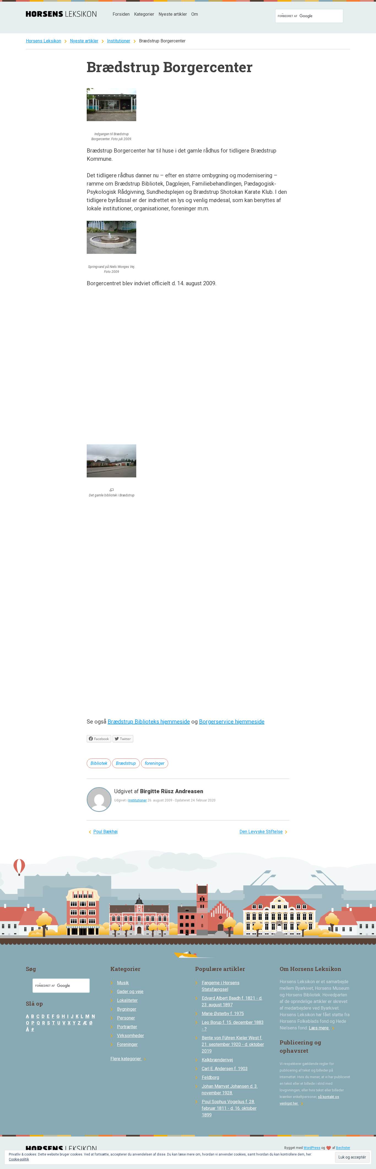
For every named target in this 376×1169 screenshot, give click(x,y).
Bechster (343, 1148)
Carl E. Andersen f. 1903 (225, 1068)
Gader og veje (130, 991)
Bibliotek (99, 763)
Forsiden (121, 14)
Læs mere (322, 1028)
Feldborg (210, 1077)
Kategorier (144, 14)
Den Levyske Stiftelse (261, 831)
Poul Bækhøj (105, 831)
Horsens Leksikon (43, 41)
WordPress (312, 1148)
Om (194, 14)
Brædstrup (126, 763)
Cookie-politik (19, 1159)
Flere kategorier (129, 1058)
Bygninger (126, 1009)
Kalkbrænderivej (217, 1059)
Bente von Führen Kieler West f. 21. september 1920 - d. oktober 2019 (233, 1044)
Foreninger (127, 1044)
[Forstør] (112, 490)
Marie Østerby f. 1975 (223, 1013)
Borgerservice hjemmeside (232, 721)
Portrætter (127, 1026)
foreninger (154, 763)
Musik (123, 982)
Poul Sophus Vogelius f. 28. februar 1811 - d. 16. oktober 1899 (229, 1108)
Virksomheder (130, 1035)
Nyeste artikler (173, 14)
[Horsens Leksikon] (61, 15)
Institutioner (118, 41)
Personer (126, 1018)
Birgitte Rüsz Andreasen (171, 791)
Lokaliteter (127, 1000)
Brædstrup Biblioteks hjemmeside (149, 721)
